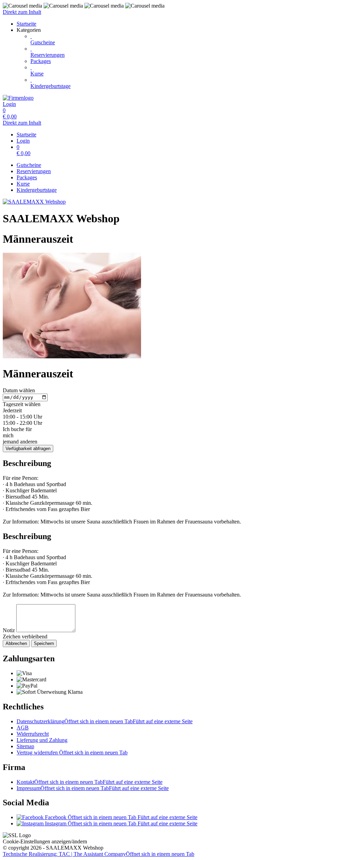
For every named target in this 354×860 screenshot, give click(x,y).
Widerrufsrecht (33, 734)
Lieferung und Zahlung (42, 740)
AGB (23, 728)
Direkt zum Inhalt (22, 12)
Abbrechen (16, 643)
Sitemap (25, 746)
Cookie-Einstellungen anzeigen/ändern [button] (45, 841)
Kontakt (89, 782)
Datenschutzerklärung (105, 721)
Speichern (44, 643)
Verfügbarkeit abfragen (28, 448)
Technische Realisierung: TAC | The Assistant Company (98, 854)
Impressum (93, 788)
